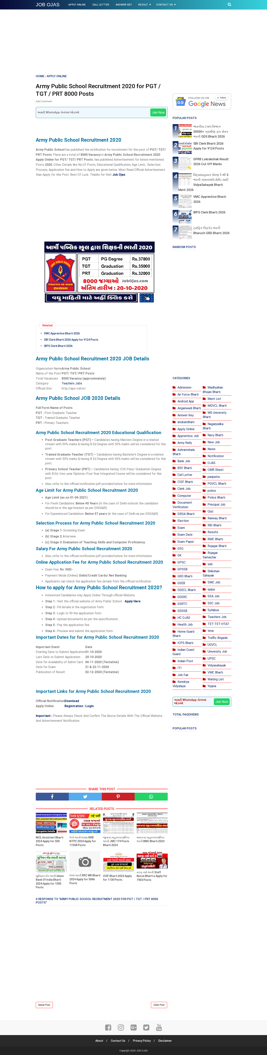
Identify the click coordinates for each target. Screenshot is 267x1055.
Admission (184, 387)
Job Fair (182, 675)
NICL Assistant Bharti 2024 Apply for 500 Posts (49, 841)
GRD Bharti (184, 576)
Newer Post (44, 1005)
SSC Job (214, 603)
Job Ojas (118, 174)
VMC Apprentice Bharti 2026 (62, 333)
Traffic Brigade (218, 638)
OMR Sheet (216, 470)
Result (143, 4)
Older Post (159, 1005)
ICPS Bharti (185, 643)
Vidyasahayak (217, 665)
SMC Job (214, 582)
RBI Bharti (214, 525)
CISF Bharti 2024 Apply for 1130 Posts (117, 877)
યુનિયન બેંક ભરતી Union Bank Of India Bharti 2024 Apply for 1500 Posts (50, 881)
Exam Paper (185, 542)
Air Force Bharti (188, 394)
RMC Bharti (215, 539)
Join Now (158, 112)
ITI (179, 668)
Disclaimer (165, 1040)
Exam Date (185, 534)
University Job (217, 651)
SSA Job (214, 596)
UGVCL (212, 645)
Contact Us (164, 4)
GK (179, 555)
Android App (185, 401)
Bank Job (183, 461)
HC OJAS (183, 618)
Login (89, 706)
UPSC (212, 658)
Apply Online (77, 4)
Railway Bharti (217, 518)
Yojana (212, 686)
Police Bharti (216, 497)
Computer (184, 496)
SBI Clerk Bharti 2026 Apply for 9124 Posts (71, 339)
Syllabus (213, 610)
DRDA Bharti (185, 514)
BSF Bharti (184, 468)
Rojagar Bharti (217, 546)
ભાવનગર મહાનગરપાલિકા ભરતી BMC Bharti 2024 (150, 839)
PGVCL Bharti (217, 483)
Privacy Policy (142, 1040)
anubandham (185, 422)
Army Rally (184, 443)
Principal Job (216, 504)
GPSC (181, 562)
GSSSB (182, 611)
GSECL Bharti (186, 590)
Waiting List (216, 679)
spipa (211, 589)
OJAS (211, 463)
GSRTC (182, 604)
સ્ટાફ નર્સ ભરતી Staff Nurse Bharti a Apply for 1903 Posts (152, 876)
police (212, 491)
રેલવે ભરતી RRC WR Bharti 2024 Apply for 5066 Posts (84, 879)
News (211, 449)
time (211, 631)
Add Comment (44, 101)
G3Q (180, 548)
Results (213, 532)
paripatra (214, 477)
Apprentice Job (188, 436)
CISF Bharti (185, 482)
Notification (216, 456)
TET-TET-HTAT (218, 624)
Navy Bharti (215, 435)
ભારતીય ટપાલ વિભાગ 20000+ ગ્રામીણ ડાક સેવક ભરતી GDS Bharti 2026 (210, 131)
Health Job (185, 624)
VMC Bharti (215, 672)
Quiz (210, 511)
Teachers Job (217, 617)
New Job (214, 442)
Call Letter (100, 4)
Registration (74, 706)
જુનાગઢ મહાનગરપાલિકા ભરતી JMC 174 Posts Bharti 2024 (116, 841)
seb (210, 564)
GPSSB (182, 569)
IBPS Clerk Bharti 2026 (58, 345)
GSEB (181, 583)
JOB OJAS (48, 4)
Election (183, 521)
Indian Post (185, 661)
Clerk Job (184, 489)
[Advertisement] (133, 41)
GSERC (182, 597)
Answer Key (124, 4)
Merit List (214, 399)
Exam (181, 528)
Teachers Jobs (72, 383)
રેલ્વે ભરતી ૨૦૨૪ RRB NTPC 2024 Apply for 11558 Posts (82, 841)
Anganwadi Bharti (189, 408)
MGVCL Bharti (217, 405)
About (99, 1040)
